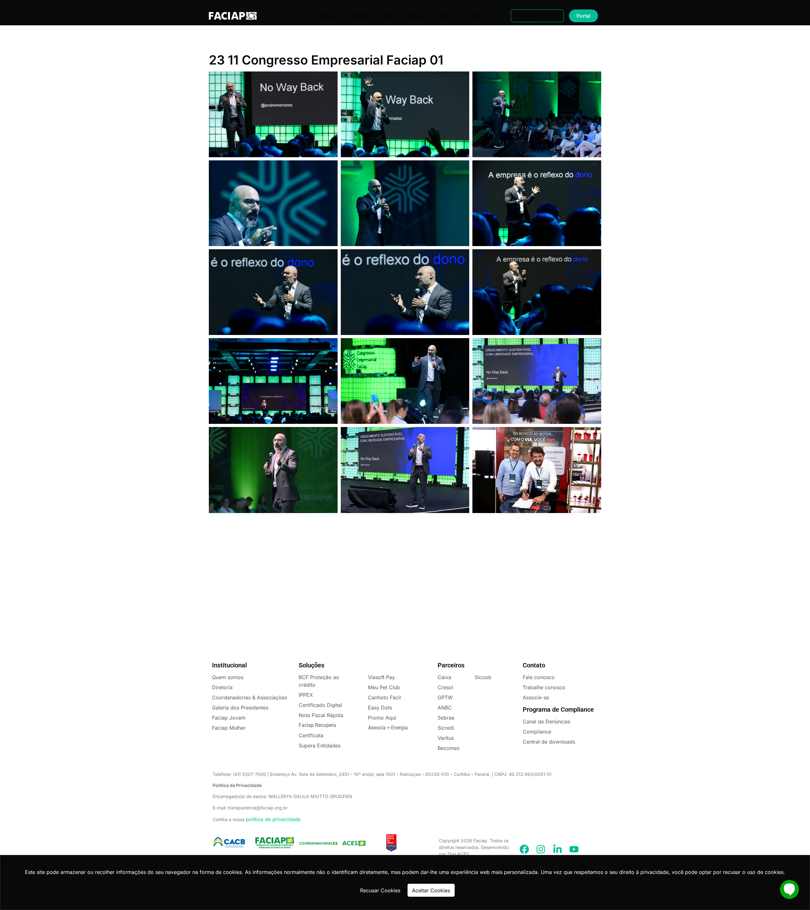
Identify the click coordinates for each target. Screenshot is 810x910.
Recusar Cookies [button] (380, 890)
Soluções (360, 15)
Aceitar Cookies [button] (431, 890)
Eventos (445, 15)
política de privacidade (273, 819)
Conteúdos (414, 15)
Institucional (327, 15)
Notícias (389, 15)
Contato (474, 15)
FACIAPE (228, 16)
